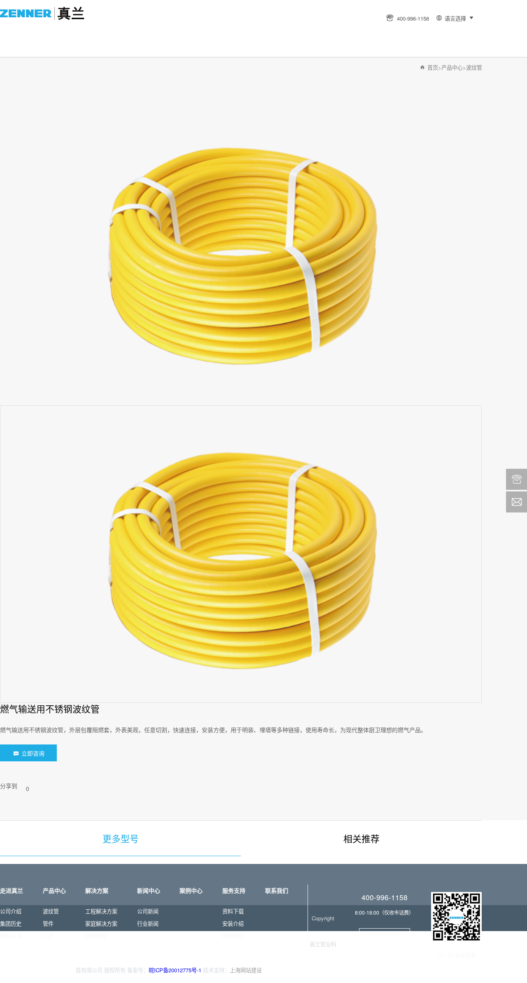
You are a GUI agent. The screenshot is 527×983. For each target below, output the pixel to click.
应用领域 (96, 936)
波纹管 (474, 67)
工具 (48, 936)
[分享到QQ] (408, 955)
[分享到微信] (395, 955)
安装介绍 (233, 923)
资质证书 (10, 936)
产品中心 (235, 11)
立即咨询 (32, 753)
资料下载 (233, 911)
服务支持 (235, 32)
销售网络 (233, 936)
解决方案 (295, 11)
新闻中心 (114, 32)
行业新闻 (148, 923)
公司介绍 (10, 911)
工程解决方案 (101, 911)
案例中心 (174, 32)
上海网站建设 (246, 970)
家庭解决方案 (101, 923)
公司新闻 (148, 911)
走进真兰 (174, 11)
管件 (48, 923)
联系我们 (295, 32)
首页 (114, 11)
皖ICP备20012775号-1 (175, 970)
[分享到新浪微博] (383, 955)
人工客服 (384, 935)
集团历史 (10, 923)
